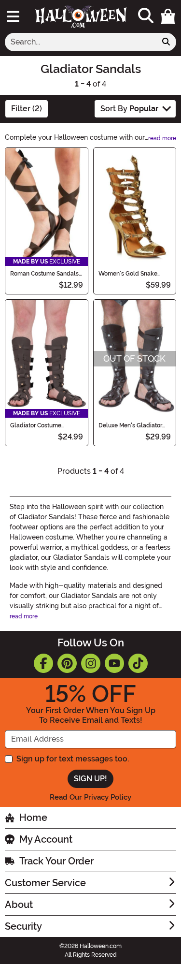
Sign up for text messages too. (72, 758)
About (19, 904)
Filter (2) (26, 108)
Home (33, 817)
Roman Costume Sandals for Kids (44, 274)
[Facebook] (43, 663)
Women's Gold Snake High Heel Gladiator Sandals (127, 274)
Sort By (129, 108)
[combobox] (80, 42)
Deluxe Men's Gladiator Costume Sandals (130, 425)
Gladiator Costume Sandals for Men (35, 425)
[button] (168, 16)
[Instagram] (90, 663)
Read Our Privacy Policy (90, 797)
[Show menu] (13, 16)
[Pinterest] (67, 663)
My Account (45, 839)
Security (23, 926)
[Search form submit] (166, 42)
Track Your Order (56, 861)
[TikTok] (138, 663)
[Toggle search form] (146, 16)
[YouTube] (114, 663)
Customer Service (45, 883)
